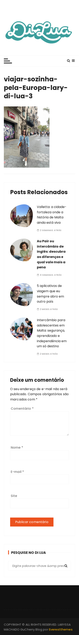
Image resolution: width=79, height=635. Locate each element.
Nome (17, 447)
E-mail (17, 471)
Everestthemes (61, 629)
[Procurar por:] (39, 566)
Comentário (22, 408)
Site (14, 495)
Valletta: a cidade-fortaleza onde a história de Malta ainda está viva (51, 215)
